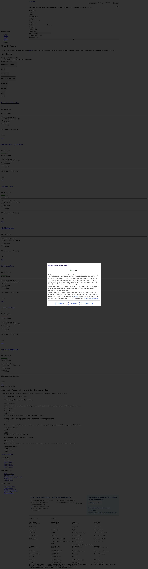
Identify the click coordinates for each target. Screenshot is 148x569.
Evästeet (75, 296)
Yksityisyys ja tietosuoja (90, 298)
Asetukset (74, 303)
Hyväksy (61, 303)
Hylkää (86, 303)
